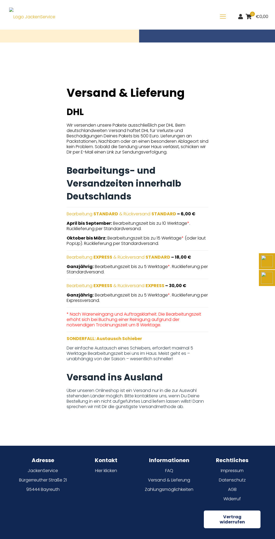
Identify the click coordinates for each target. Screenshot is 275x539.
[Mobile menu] (222, 16)
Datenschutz (232, 480)
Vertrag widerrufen (232, 519)
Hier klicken (106, 470)
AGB (232, 489)
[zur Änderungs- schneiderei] (267, 261)
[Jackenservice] (32, 16)
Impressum (232, 470)
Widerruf (232, 499)
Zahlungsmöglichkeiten (169, 489)
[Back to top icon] (249, 528)
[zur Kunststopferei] (267, 278)
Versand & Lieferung (169, 480)
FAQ (169, 470)
